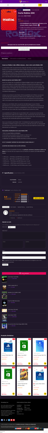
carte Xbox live (21, 353)
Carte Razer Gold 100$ (13, 276)
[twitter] (4, 420)
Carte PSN (4, 353)
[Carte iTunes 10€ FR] (39, 346)
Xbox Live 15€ (6, 383)
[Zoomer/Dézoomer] (0, 431)
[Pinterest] (14, 420)
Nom (3, 250)
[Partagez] (3, 431)
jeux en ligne (26, 82)
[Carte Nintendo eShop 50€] (24, 374)
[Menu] (1, 1)
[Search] (46, 1)
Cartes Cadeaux (26, 9)
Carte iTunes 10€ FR (39, 355)
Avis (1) (29, 58)
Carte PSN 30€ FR (7, 355)
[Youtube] (11, 420)
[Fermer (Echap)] (4, 431)
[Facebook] (2, 420)
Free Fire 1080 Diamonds (14, 300)
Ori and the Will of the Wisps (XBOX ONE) (17, 324)
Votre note (4, 226)
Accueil (19, 9)
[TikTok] (7, 420)
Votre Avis (4, 230)
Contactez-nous (20, 413)
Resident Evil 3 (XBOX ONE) (14, 292)
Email (4, 255)
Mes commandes (27, 407)
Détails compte (27, 409)
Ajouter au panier (29, 394)
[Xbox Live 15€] (8, 374)
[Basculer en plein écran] (1, 431)
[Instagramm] (9, 420)
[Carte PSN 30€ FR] (8, 346)
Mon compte (27, 405)
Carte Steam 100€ (12, 315)
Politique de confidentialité (20, 409)
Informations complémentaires (18, 58)
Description (5, 58)
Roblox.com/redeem (15, 133)
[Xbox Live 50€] (24, 346)
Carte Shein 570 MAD (13, 309)
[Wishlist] (8, 5)
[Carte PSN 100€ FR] (39, 374)
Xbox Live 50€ (22, 355)
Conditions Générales (19, 406)
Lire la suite (13, 363)
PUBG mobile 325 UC (13, 285)
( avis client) (26, 21)
